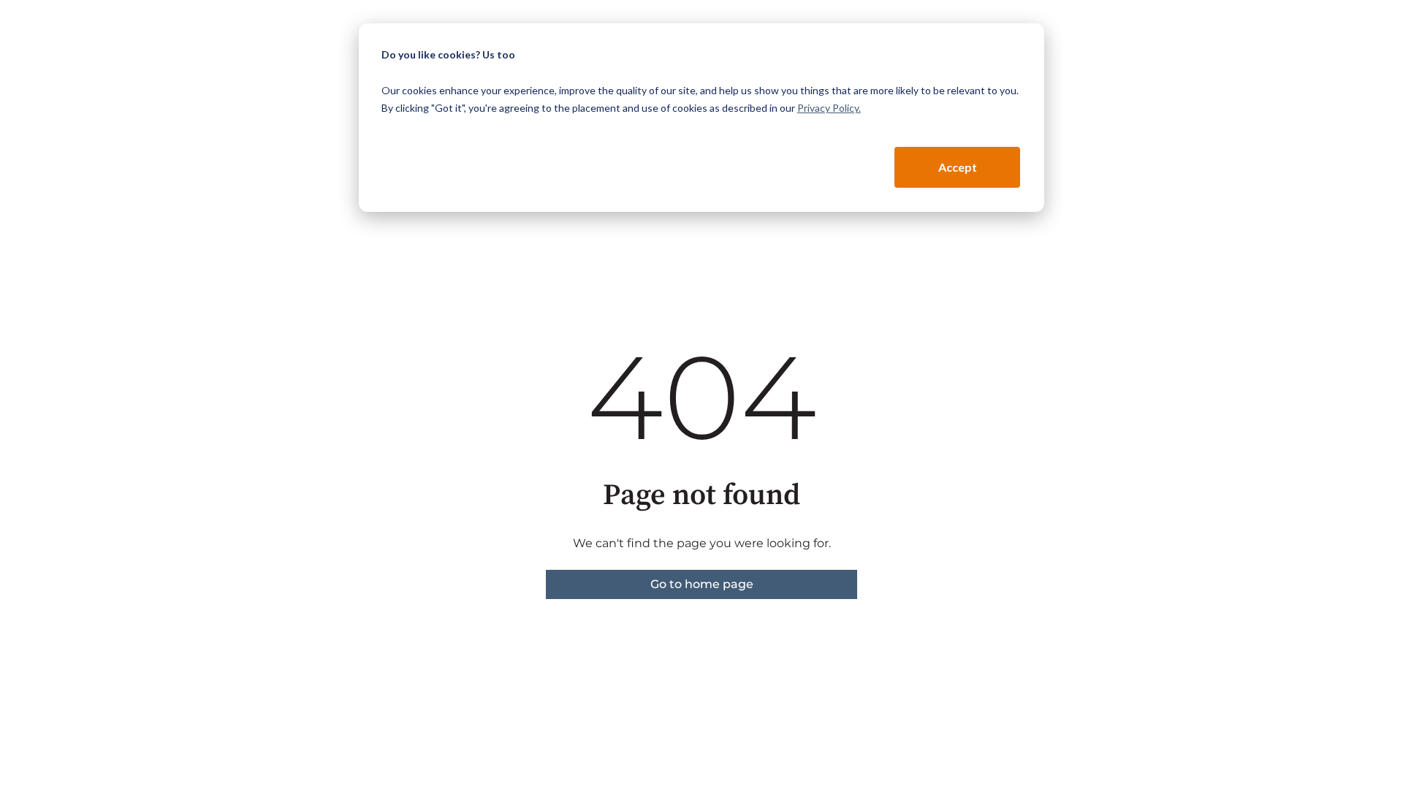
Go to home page (701, 584)
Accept (957, 167)
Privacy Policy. (829, 108)
